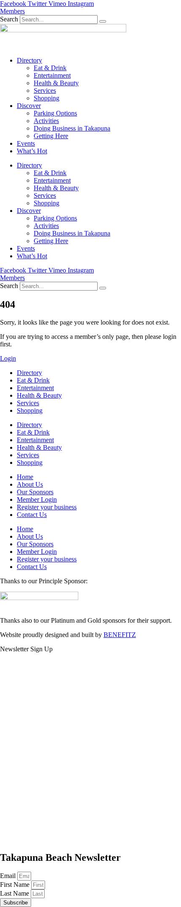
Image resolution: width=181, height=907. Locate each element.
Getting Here (51, 135)
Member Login (37, 499)
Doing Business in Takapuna (72, 128)
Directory (29, 60)
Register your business (47, 507)
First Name (15, 884)
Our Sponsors (35, 491)
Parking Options (55, 113)
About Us (30, 484)
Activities (46, 120)
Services (45, 90)
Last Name (15, 893)
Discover (29, 105)
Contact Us (32, 514)
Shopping (46, 98)
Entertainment (52, 75)
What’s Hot (32, 151)
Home (25, 476)
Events (26, 143)
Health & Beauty (56, 83)
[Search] (102, 21)
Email (8, 875)
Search (9, 19)
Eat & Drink (50, 67)
